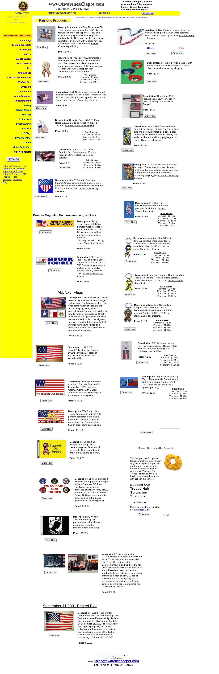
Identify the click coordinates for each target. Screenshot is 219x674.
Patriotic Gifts (143, 509)
